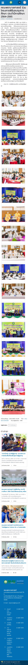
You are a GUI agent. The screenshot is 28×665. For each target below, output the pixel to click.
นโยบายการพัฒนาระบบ (6, 664)
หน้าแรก (3, 19)
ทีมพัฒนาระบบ (17, 664)
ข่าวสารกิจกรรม (9, 19)
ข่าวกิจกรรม (13, 425)
